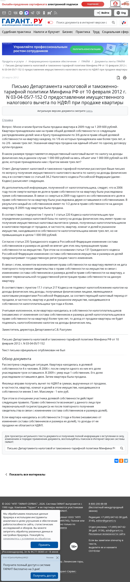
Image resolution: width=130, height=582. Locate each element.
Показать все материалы (27, 474)
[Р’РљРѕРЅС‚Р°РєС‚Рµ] (116, 461)
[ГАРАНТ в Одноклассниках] (44, 13)
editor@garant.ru (106, 520)
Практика (83, 32)
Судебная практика (16, 32)
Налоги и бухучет (47, 32)
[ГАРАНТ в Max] (26, 13)
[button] (124, 22)
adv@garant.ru (114, 530)
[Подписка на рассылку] (4, 13)
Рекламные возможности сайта (107, 534)
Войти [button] (105, 12)
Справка (7, 120)
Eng (123, 12)
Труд (96, 32)
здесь (89, 110)
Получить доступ (44, 575)
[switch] (50, 22)
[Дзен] (21, 13)
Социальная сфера (116, 32)
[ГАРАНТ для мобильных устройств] (10, 13)
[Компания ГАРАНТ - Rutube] (50, 13)
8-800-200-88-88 (98, 503)
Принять (44, 545)
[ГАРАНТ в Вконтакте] (16, 13)
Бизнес (67, 32)
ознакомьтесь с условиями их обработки (26, 538)
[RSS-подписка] (55, 13)
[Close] (57, 557)
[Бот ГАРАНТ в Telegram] (38, 13)
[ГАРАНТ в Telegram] (32, 13)
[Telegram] (126, 461)
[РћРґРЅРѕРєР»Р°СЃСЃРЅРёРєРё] (121, 461)
